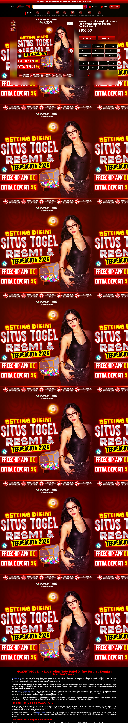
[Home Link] (23, 7)
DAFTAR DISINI (87, 38)
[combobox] (58, 7)
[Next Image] (71, 50)
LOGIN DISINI (106, 38)
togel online (40, 713)
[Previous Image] (20, 50)
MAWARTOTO (16, 678)
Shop (13, 6)
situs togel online (24, 691)
